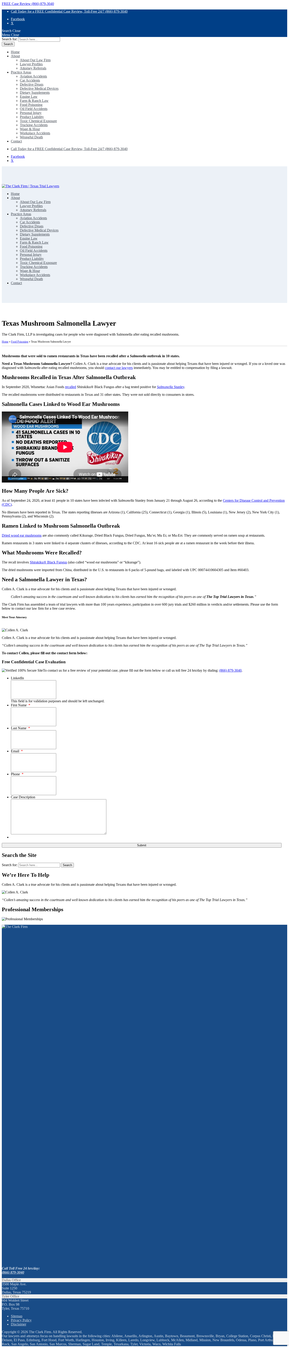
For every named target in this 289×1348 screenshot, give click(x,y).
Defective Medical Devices (39, 88)
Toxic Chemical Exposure (38, 121)
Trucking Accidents (34, 125)
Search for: (9, 39)
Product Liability (32, 117)
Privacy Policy (21, 1320)
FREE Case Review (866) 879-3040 (28, 4)
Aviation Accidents (33, 76)
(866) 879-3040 (230, 670)
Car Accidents (30, 80)
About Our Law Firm (35, 60)
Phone (17, 774)
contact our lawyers (119, 368)
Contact (16, 141)
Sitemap (16, 1316)
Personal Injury (31, 113)
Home (15, 52)
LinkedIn (17, 678)
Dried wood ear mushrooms (22, 535)
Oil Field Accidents (33, 109)
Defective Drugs (31, 84)
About (15, 56)
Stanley (170, 387)
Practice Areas (21, 72)
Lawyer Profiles (31, 64)
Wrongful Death (31, 137)
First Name (20, 705)
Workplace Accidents (35, 133)
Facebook (18, 19)
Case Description (23, 797)
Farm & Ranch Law (34, 101)
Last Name (20, 728)
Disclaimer (18, 1324)
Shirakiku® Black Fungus (48, 562)
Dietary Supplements (35, 92)
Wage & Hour (30, 129)
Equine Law (28, 96)
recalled (70, 387)
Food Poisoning (31, 105)
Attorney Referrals (33, 68)
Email (17, 751)
